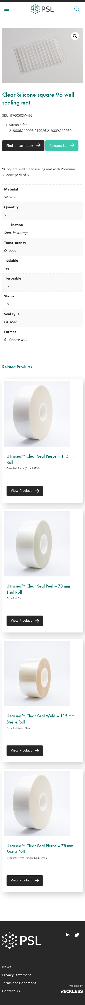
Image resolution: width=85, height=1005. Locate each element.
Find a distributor (19, 146)
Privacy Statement (16, 975)
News (6, 967)
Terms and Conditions (19, 983)
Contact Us (58, 146)
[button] (75, 36)
